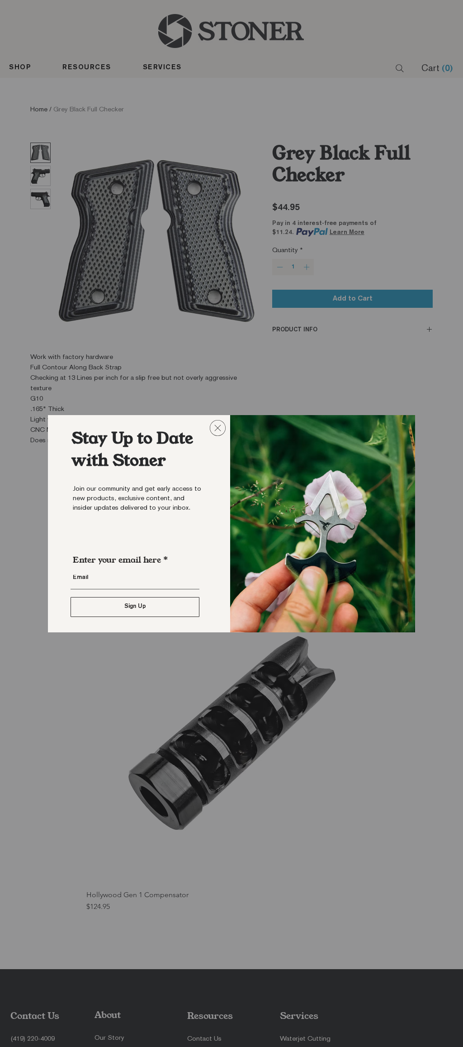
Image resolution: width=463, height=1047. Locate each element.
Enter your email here (117, 560)
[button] (218, 428)
